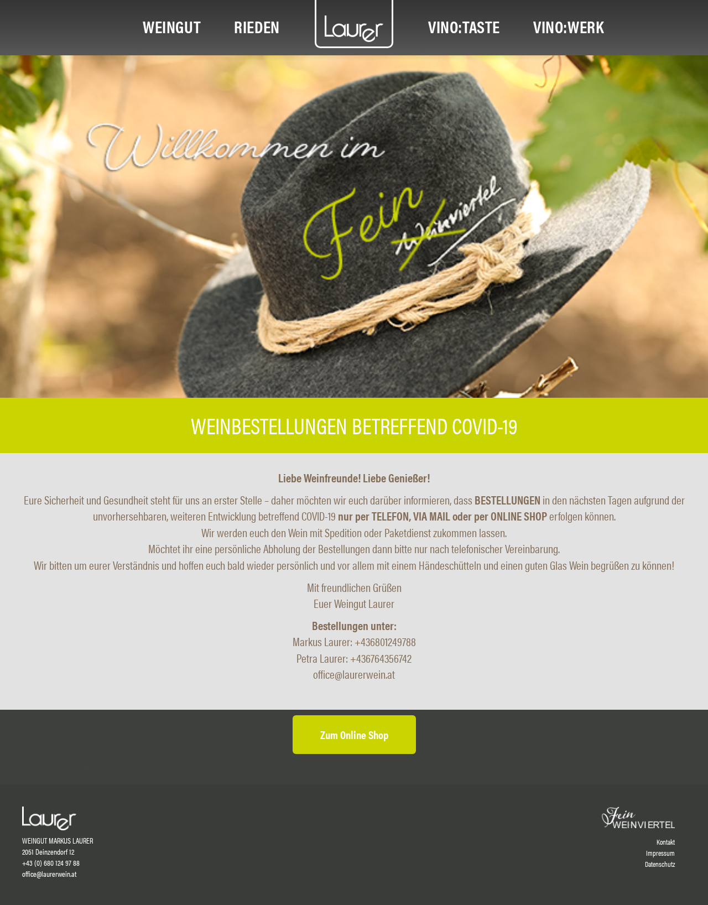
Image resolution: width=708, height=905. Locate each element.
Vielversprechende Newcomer (45, 765)
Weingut (172, 26)
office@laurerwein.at (49, 873)
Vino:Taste (464, 26)
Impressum (660, 853)
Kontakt (666, 842)
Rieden (257, 26)
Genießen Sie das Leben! (38, 777)
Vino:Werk (568, 26)
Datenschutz (660, 864)
